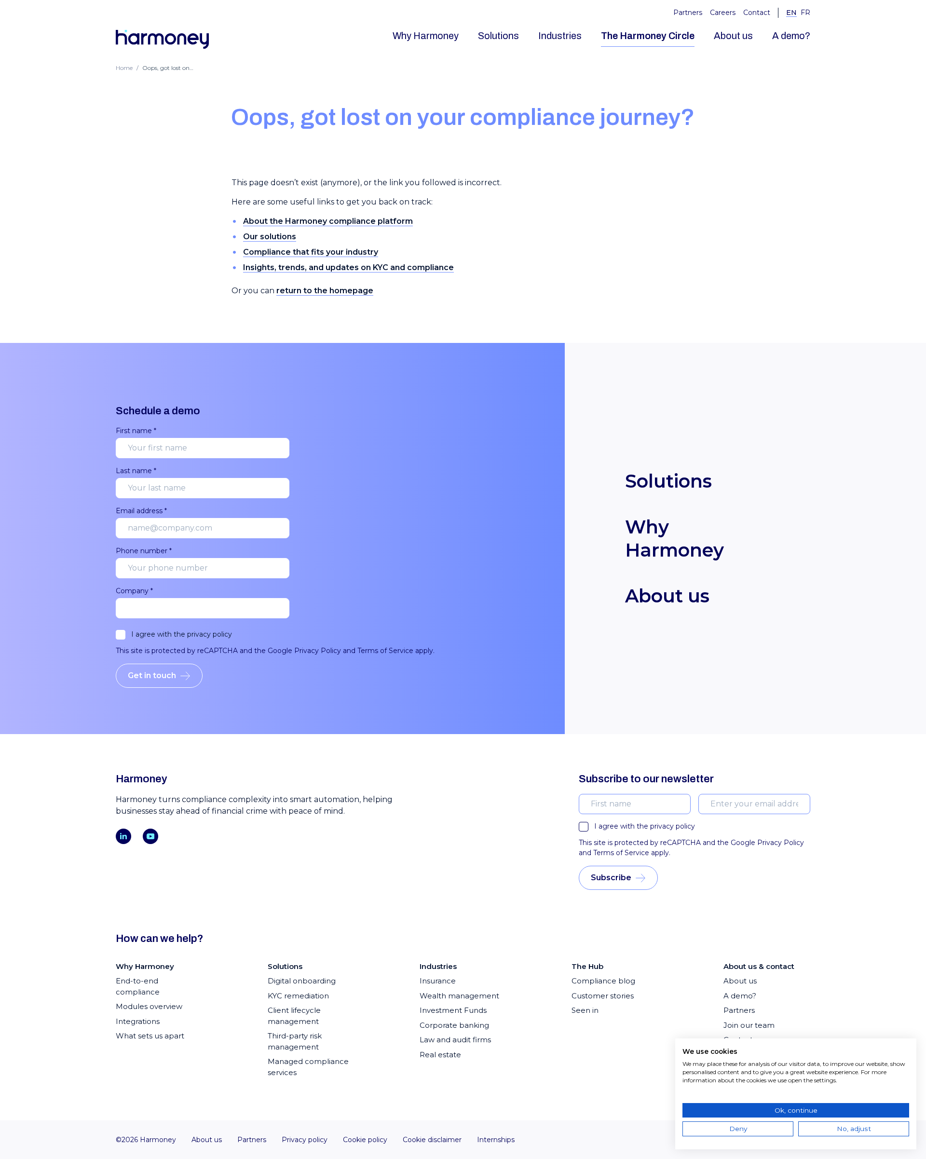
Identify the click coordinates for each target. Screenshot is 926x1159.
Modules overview (149, 1006)
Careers (722, 12)
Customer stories (603, 995)
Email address (141, 510)
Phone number (144, 550)
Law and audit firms (455, 1039)
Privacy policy (304, 1139)
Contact (756, 12)
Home (124, 67)
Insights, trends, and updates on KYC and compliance (348, 267)
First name (136, 430)
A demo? (791, 35)
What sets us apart (150, 1035)
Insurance (438, 980)
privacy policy (209, 634)
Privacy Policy (317, 650)
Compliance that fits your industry (310, 252)
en (791, 12)
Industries (560, 35)
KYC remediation (298, 995)
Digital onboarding (302, 980)
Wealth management (459, 995)
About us (733, 35)
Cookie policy (365, 1139)
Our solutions (269, 236)
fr (805, 12)
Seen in (585, 1010)
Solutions (498, 35)
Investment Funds (453, 1010)
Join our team (749, 1025)
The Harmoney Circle (647, 35)
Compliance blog (603, 980)
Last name (136, 470)
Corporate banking (454, 1025)
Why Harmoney (426, 35)
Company (134, 590)
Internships (496, 1139)
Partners (687, 12)
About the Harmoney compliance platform (328, 221)
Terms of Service (385, 650)
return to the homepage (324, 290)
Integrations (138, 1021)
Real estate (440, 1054)
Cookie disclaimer (432, 1139)
